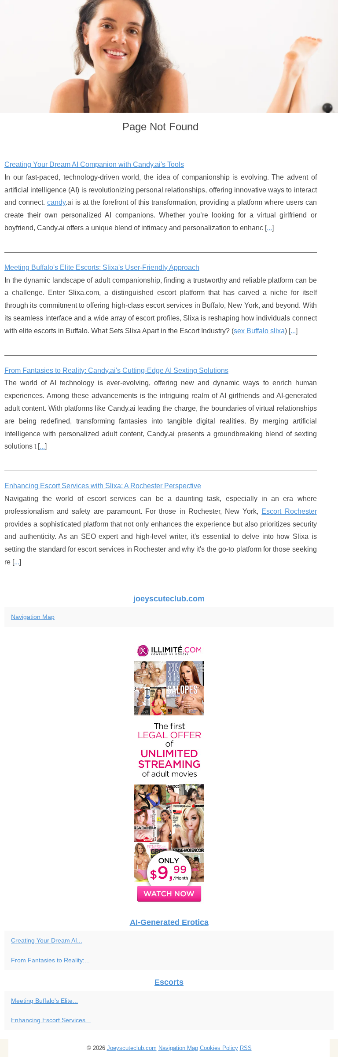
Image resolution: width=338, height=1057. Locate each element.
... (269, 228)
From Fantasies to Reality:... (50, 960)
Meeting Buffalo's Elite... (44, 1000)
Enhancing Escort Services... (51, 1020)
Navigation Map (33, 616)
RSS (246, 1048)
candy (56, 202)
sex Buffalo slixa (259, 331)
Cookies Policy (219, 1048)
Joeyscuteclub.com (132, 1048)
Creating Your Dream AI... (46, 940)
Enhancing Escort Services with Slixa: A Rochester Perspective (102, 486)
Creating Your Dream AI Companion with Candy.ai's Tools (94, 164)
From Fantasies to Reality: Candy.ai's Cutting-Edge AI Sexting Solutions (116, 370)
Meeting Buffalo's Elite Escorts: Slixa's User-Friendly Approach (101, 267)
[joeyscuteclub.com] (169, 56)
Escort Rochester (288, 511)
